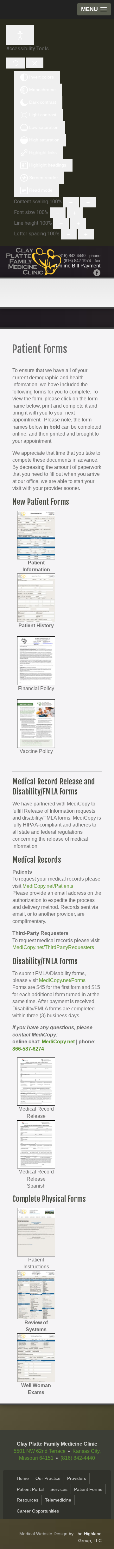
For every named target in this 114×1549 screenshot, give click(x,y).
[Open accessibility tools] (20, 35)
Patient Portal (30, 1489)
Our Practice (47, 1478)
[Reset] (15, 63)
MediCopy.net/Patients (47, 886)
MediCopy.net (58, 1041)
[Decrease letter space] (69, 234)
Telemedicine (58, 1499)
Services (58, 1489)
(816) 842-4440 (72, 255)
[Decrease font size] (58, 212)
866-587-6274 (28, 1049)
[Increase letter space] (86, 234)
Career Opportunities (38, 1510)
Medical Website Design (43, 1533)
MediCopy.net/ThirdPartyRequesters (53, 947)
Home (23, 1478)
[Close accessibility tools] (34, 63)
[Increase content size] (88, 202)
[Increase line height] (78, 223)
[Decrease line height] (61, 223)
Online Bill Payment (78, 265)
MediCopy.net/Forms (62, 980)
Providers (76, 1478)
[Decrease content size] (71, 202)
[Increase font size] (75, 212)
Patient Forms (88, 1489)
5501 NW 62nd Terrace (40, 1451)
